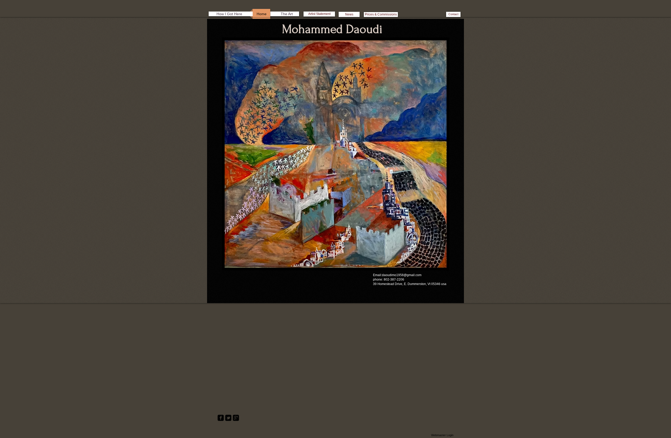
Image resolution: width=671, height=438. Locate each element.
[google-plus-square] (236, 418)
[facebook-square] (221, 418)
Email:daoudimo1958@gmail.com (397, 275)
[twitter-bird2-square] (228, 418)
